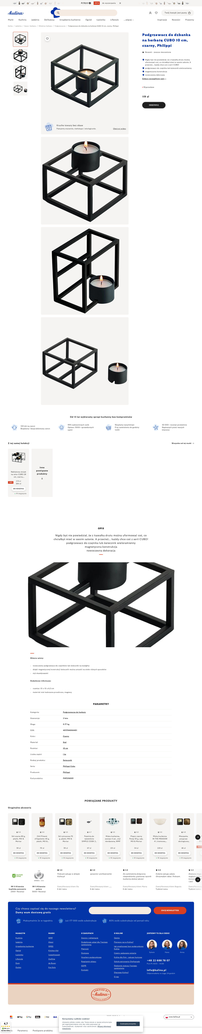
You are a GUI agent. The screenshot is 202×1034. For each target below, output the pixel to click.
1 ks (64, 754)
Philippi (66, 772)
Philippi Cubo (69, 766)
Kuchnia (19, 938)
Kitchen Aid (53, 951)
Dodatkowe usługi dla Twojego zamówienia (94, 943)
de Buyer (52, 963)
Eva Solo (52, 967)
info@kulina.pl (156, 970)
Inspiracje (162, 20)
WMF (50, 938)
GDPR (83, 966)
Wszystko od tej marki (181, 443)
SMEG (50, 946)
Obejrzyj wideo (119, 129)
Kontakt (84, 970)
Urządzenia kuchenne (25, 946)
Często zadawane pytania (125, 953)
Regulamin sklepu (88, 961)
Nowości (176, 20)
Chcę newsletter (170, 910)
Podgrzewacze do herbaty (74, 712)
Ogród (18, 951)
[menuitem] (11, 20)
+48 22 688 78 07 (158, 960)
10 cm (65, 748)
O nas (116, 977)
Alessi (50, 942)
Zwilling (51, 959)
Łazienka (19, 955)
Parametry (23, 1031)
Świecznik (67, 760)
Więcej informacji (104, 1026)
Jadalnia (19, 942)
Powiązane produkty (43, 1031)
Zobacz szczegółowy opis (153, 79)
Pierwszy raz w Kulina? (124, 942)
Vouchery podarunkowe (91, 957)
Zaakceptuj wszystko (128, 1024)
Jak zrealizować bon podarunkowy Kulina (129, 948)
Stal (64, 742)
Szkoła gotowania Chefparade (127, 961)
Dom (18, 963)
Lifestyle (19, 959)
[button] (19, 853)
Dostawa (85, 953)
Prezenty (189, 20)
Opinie (117, 938)
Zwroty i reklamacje (89, 938)
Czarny (66, 736)
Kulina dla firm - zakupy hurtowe (128, 957)
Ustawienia (66, 1028)
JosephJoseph (54, 955)
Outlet (18, 967)
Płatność (85, 949)
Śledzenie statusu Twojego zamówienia (125, 967)
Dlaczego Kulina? (121, 972)
